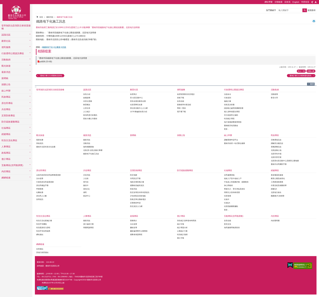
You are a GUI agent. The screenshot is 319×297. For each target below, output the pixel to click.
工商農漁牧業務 (277, 182)
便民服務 (181, 90)
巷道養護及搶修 (277, 175)
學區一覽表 (181, 108)
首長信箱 (180, 101)
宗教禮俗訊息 (276, 140)
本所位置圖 (87, 101)
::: (2, 1)
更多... (226, 129)
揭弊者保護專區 (136, 234)
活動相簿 (274, 94)
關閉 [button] (312, 84)
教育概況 (86, 105)
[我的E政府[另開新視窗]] (290, 265)
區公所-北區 (16, 12)
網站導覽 (269, 2)
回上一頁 (301, 71)
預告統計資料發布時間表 (186, 221)
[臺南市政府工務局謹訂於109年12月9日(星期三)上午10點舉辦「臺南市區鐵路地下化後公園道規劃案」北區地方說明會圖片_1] (42, 289)
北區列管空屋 (276, 157)
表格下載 (180, 98)
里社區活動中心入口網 (139, 108)
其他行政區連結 (42, 252)
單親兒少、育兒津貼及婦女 (234, 189)
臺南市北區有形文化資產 (45, 147)
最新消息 (49, 17)
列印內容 (314, 21)
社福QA (227, 203)
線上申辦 (228, 135)
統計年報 (180, 224)
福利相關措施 (88, 147)
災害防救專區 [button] (8, 115)
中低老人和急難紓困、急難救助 (236, 182)
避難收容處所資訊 (137, 185)
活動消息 (86, 143)
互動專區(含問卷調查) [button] (12, 165)
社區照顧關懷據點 (231, 206)
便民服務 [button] (5, 47)
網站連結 (39, 234)
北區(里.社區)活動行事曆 (92, 150)
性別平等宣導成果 (43, 231)
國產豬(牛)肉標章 (277, 196)
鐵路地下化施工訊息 (65, 17)
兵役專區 (87, 170)
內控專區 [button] (5, 171)
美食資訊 (39, 143)
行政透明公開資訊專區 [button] (12, 53)
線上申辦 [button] (5, 90)
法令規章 (39, 178)
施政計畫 (227, 101)
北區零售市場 (276, 154)
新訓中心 (86, 196)
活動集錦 (275, 90)
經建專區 (275, 170)
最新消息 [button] (5, 72)
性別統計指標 (182, 234)
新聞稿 (4, 78)
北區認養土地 (276, 150)
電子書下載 (181, 112)
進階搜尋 (312, 10)
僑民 (85, 192)
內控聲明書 (275, 221)
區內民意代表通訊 (90, 115)
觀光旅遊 (40, 135)
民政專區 (275, 135)
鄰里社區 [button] (5, 41)
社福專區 (228, 170)
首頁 (41, 17)
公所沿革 (86, 108)
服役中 (85, 185)
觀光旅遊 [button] (5, 66)
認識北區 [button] (5, 35)
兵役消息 (86, 175)
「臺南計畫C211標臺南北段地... (51, 76)
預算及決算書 (229, 105)
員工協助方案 (88, 224)
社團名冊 (39, 192)
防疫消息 (133, 189)
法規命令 (227, 94)
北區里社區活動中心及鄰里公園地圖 (285, 161)
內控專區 (275, 216)
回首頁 (287, 2)
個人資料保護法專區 (232, 112)
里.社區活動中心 (136, 98)
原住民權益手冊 (42, 185)
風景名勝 (39, 140)
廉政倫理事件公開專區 (139, 231)
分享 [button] (312, 2)
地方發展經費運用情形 (232, 122)
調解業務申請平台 (231, 140)
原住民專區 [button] (7, 103)
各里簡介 (133, 94)
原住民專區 (41, 170)
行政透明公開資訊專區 (234, 90)
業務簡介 (133, 221)
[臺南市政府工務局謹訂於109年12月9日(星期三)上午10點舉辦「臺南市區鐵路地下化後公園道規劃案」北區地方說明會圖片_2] (56, 289)
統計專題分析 (182, 228)
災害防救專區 (136, 170)
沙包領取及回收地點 (138, 196)
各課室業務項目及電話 (186, 94)
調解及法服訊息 (277, 143)
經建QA (274, 189)
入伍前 (85, 178)
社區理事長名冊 (136, 105)
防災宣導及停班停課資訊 (139, 192)
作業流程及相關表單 (279, 185)
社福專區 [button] (5, 128)
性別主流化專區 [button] (9, 140)
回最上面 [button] (310, 71)
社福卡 (226, 199)
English (295, 2)
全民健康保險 (229, 175)
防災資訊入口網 (136, 206)
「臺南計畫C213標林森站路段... (300, 76)
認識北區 (87, 90)
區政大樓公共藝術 (90, 119)
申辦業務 (39, 189)
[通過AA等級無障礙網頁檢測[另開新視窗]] (302, 265)
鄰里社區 (134, 90)
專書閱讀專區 (88, 228)
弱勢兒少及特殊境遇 (232, 192)
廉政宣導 (133, 228)
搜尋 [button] (304, 10)
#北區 (63, 47)
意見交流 (227, 224)
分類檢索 (278, 2)
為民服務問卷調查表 (232, 228)
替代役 (85, 182)
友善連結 (39, 249)
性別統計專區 (229, 119)
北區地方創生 (276, 192)
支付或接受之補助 (231, 115)
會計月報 (180, 238)
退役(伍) (86, 189)
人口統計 (86, 112)
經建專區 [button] (5, 134)
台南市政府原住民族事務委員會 (48, 175)
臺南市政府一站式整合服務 (234, 143)
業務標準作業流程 (184, 105)
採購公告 (5, 84)
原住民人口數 (41, 196)
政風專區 (134, 216)
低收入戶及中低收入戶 (232, 178)
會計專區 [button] (5, 159)
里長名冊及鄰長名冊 (138, 101)
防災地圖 (133, 175)
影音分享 (274, 98)
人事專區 (87, 216)
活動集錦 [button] (5, 59)
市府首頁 (305, 2)
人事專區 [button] (5, 146)
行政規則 (227, 98)
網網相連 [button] (5, 177)
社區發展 (227, 196)
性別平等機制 (41, 224)
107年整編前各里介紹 (138, 112)
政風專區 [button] (5, 153)
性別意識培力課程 (43, 228)
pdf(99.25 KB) (46, 62)
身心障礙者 (228, 185)
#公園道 (57, 47)
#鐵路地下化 (47, 47)
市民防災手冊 (135, 178)
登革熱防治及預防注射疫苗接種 (16, 27)
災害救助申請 (135, 203)
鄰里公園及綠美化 (278, 178)
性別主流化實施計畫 (44, 221)
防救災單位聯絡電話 (138, 199)
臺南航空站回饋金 (231, 126)
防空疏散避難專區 (10, 122)
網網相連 (40, 244)
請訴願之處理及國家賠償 (233, 108)
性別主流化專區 (43, 216)
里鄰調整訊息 (276, 147)
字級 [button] (315, 2)
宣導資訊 (39, 199)
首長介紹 (86, 94)
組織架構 (86, 98)
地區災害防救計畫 (137, 182)
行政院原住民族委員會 (45, 182)
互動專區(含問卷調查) (233, 216)
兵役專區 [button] (5, 109)
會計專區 (181, 216)
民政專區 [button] (5, 97)
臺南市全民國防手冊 (279, 164)
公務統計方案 (182, 231)
